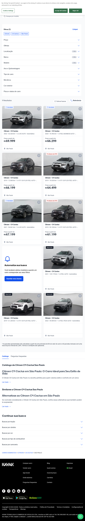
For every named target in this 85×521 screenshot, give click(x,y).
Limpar (75, 29)
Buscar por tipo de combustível (13, 439)
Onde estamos (27, 477)
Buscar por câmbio (9, 427)
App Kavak (26, 473)
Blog (48, 463)
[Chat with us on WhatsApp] (80, 516)
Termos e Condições (63, 507)
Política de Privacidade (47, 507)
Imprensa (70, 463)
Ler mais (5, 382)
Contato (49, 482)
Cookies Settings (8, 10)
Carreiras (50, 477)
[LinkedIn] (18, 491)
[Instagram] (8, 491)
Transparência (13, 509)
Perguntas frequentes (18, 356)
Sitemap (23, 509)
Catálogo (5, 356)
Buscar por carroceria (10, 445)
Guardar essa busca (13, 279)
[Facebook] (3, 491)
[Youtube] (13, 491)
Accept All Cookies (61, 10)
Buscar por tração (8, 422)
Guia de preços (51, 473)
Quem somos (51, 468)
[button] (7, 33)
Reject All (75, 10)
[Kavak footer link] (8, 473)
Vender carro (27, 468)
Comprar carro (27, 463)
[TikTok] (23, 491)
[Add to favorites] (39, 108)
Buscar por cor (7, 433)
